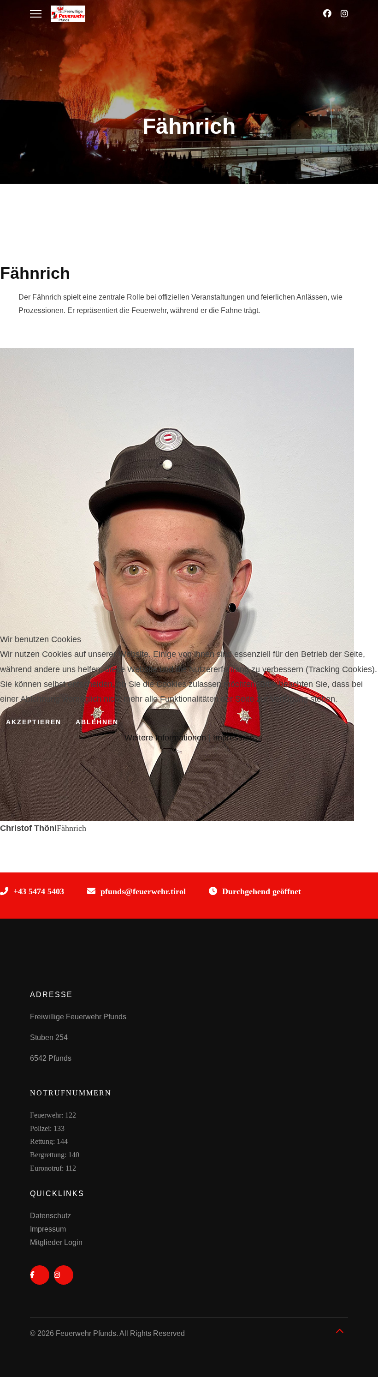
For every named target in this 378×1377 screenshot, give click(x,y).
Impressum (233, 737)
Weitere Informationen (165, 737)
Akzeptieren (33, 722)
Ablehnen (97, 722)
